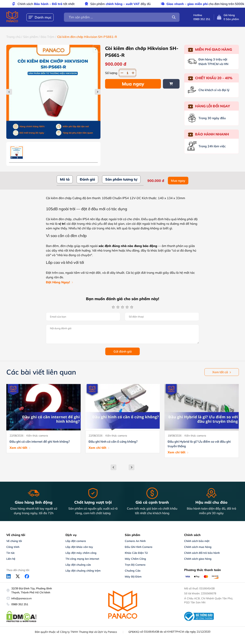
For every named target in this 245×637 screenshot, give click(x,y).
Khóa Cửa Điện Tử (136, 553)
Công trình (12, 547)
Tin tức (10, 553)
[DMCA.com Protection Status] (21, 621)
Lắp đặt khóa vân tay (79, 547)
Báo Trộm (48, 37)
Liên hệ (10, 558)
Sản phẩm (30, 37)
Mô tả (64, 179)
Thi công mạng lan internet (82, 558)
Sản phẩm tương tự (121, 179)
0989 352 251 (19, 604)
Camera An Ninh (135, 541)
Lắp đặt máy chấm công (80, 553)
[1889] (171, 84)
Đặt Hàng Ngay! (58, 282)
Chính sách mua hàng (198, 547)
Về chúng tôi (14, 541)
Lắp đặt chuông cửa (78, 564)
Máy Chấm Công (135, 558)
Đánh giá (87, 179)
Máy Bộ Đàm (133, 576)
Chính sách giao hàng (198, 558)
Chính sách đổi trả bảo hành (202, 553)
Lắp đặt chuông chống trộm (82, 570)
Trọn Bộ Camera (135, 564)
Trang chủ (13, 37)
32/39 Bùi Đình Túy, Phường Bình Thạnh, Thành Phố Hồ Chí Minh (31, 590)
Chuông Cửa (132, 570)
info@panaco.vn (21, 598)
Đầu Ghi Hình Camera (138, 547)
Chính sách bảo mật (196, 541)
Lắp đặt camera (75, 541)
